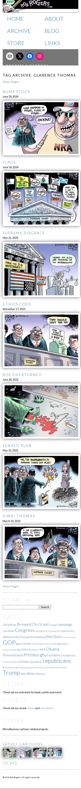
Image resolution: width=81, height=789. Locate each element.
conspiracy (41, 631)
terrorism (61, 667)
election (53, 636)
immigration (60, 643)
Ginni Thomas (19, 516)
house (48, 643)
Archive (19, 31)
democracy (68, 631)
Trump (11, 672)
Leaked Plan (17, 445)
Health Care (30, 643)
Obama (52, 649)
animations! (47, 708)
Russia (7, 667)
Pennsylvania (13, 655)
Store (16, 43)
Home (15, 18)
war (23, 673)
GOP (9, 642)
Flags (9, 162)
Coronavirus (54, 631)
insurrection (10, 649)
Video (14, 699)
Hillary (41, 643)
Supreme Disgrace (24, 233)
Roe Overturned (22, 375)
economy (37, 637)
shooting (24, 667)
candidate (9, 631)
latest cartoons (23, 744)
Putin (14, 661)
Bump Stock (16, 92)
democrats (11, 637)
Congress (24, 630)
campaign (64, 624)
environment (68, 637)
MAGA (26, 649)
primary (7, 662)
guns (19, 643)
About (54, 18)
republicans (57, 660)
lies (19, 649)
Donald (25, 637)
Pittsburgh (34, 654)
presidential (67, 655)
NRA (42, 649)
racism (23, 661)
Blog (52, 31)
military (35, 649)
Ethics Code (17, 304)
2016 (6, 624)
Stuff (14, 721)
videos (31, 708)
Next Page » (11, 82)
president (52, 655)
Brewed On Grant (33, 624)
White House (35, 673)
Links (52, 43)
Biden (13, 624)
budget (53, 624)
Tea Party (50, 667)
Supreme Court (37, 667)
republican (35, 661)
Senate (15, 667)
